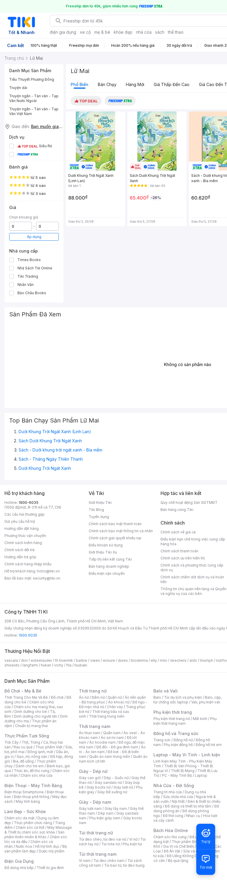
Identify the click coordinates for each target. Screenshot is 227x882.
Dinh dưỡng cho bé (30, 711)
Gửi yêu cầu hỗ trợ (19, 521)
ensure (109, 660)
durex (123, 660)
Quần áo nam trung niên (109, 756)
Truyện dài (18, 87)
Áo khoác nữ (118, 702)
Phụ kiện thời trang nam (185, 721)
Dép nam (106, 813)
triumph (206, 660)
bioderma (139, 660)
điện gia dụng (63, 32)
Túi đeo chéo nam (108, 860)
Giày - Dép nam (95, 802)
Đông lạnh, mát (40, 752)
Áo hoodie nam (102, 742)
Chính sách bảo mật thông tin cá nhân (121, 531)
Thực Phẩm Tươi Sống (26, 735)
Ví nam (84, 860)
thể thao (176, 32)
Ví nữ (133, 839)
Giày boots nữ (99, 787)
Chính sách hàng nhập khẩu (27, 564)
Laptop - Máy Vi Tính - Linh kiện (186, 754)
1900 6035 (28, 635)
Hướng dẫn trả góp (20, 557)
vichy (58, 665)
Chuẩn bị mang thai (31, 726)
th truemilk (64, 660)
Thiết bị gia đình (50, 867)
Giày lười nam (90, 808)
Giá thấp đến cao (171, 84)
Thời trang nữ (93, 690)
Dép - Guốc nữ (116, 778)
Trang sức (162, 740)
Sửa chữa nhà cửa (178, 796)
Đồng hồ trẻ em (209, 744)
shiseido (12, 665)
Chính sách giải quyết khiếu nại (115, 538)
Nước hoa (24, 846)
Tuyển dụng (99, 516)
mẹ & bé (102, 32)
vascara (11, 660)
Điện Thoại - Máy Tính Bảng (33, 785)
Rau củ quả (23, 747)
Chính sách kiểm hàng (23, 542)
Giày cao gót (90, 778)
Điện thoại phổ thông (31, 796)
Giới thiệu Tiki (100, 502)
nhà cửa (144, 32)
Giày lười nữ (123, 787)
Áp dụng (34, 236)
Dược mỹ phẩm (51, 851)
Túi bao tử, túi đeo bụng (124, 865)
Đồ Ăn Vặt (172, 851)
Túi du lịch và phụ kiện (183, 697)
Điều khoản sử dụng (106, 545)
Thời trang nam (94, 726)
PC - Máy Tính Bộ (177, 775)
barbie (81, 660)
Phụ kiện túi (132, 844)
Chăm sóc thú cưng (170, 837)
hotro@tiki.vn (48, 571)
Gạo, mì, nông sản (32, 756)
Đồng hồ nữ (183, 740)
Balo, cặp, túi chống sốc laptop (187, 699)
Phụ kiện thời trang (172, 712)
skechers (178, 660)
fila (69, 665)
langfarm (30, 665)
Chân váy (115, 707)
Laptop (201, 775)
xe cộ (85, 32)
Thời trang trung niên (106, 716)
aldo (193, 660)
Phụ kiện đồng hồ (178, 744)
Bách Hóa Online (170, 830)
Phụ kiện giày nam (104, 818)
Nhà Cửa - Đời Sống (173, 785)
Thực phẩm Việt (48, 747)
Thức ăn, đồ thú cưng (31, 770)
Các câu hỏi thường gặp (24, 514)
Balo (157, 697)
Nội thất (178, 801)
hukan (46, 665)
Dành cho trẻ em (30, 766)
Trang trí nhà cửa (167, 792)
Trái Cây (11, 742)
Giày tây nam (116, 808)
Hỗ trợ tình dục (47, 846)
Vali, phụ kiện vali (205, 702)
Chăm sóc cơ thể (30, 827)
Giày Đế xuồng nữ (112, 792)
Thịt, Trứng (31, 742)
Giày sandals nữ (108, 782)
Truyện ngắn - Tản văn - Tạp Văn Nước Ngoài (34, 98)
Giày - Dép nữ (93, 771)
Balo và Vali (165, 690)
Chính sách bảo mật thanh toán (115, 524)
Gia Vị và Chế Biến (178, 846)
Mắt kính (200, 718)
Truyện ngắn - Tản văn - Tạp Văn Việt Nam (34, 111)
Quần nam (112, 733)
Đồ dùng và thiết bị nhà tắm (188, 806)
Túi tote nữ (110, 844)
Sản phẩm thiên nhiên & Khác (34, 834)
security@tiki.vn (46, 578)
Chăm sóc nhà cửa (36, 775)
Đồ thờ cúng (173, 815)
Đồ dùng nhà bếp (19, 867)
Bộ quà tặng (178, 860)
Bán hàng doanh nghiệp (109, 566)
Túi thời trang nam (97, 854)
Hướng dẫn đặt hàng (21, 528)
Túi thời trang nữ (96, 832)
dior (24, 660)
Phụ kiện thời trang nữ (171, 718)
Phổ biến (79, 84)
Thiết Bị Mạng (182, 770)
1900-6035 (28, 502)
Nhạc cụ (193, 815)
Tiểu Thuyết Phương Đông (31, 79)
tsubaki (80, 665)
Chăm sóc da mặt (19, 818)
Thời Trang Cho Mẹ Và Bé (26, 697)
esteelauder (41, 660)
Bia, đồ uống (23, 761)
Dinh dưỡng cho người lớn (35, 716)
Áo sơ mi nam (112, 737)
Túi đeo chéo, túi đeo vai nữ (102, 839)
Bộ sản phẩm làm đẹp (35, 848)
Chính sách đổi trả (19, 550)
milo (163, 660)
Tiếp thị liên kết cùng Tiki (110, 559)
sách (159, 32)
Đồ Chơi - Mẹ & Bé (22, 690)
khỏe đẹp (123, 32)
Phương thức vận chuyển (25, 535)
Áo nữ (84, 697)
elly (154, 660)
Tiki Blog (96, 509)
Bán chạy (107, 84)
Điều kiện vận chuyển (107, 573)
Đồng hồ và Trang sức (175, 733)
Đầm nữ (98, 697)
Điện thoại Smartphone (24, 792)
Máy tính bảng (28, 801)
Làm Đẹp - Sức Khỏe (25, 811)
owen (95, 660)
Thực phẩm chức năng (33, 822)
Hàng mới (135, 84)
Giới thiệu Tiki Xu (103, 552)
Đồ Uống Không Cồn (184, 856)
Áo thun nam (89, 733)
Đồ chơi (57, 697)
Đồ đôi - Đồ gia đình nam (117, 747)
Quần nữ (115, 697)
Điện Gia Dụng (19, 861)
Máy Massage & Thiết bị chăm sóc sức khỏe (38, 829)
